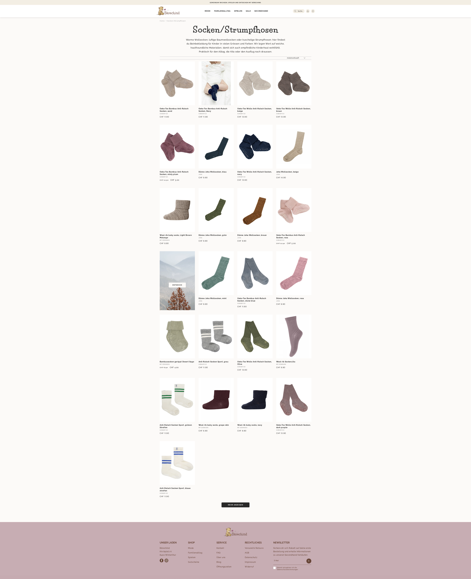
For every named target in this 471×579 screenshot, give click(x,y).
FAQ (218, 553)
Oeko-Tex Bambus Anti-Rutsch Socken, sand (174, 110)
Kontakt (220, 548)
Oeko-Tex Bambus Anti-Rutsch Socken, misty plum (174, 173)
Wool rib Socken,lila (285, 362)
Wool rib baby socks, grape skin (214, 425)
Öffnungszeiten (223, 567)
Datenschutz (251, 557)
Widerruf (249, 567)
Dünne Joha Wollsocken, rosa (290, 298)
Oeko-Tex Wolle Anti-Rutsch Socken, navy (254, 173)
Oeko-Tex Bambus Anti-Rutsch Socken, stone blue (251, 299)
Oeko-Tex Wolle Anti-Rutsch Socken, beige (254, 110)
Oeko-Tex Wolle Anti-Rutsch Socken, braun (293, 110)
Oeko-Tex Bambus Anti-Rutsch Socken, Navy (213, 110)
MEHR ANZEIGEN (235, 505)
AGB (247, 553)
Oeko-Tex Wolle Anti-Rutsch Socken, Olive (254, 363)
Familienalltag (195, 553)
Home (162, 21)
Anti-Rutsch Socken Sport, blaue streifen (175, 489)
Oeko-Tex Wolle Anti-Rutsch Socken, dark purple (293, 426)
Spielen (191, 557)
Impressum (250, 562)
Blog (218, 562)
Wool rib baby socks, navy (249, 425)
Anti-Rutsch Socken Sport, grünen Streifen (176, 426)
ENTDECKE (177, 285)
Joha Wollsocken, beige (287, 172)
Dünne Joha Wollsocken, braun (252, 235)
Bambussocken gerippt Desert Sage (177, 362)
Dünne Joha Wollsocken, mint (213, 298)
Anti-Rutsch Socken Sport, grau (213, 362)
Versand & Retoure (254, 548)
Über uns (220, 557)
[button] (207, 11)
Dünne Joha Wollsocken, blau (213, 172)
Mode (191, 548)
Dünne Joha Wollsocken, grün (213, 235)
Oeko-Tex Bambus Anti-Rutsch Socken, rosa (290, 236)
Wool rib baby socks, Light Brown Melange (176, 236)
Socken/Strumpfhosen (176, 21)
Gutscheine (193, 562)
